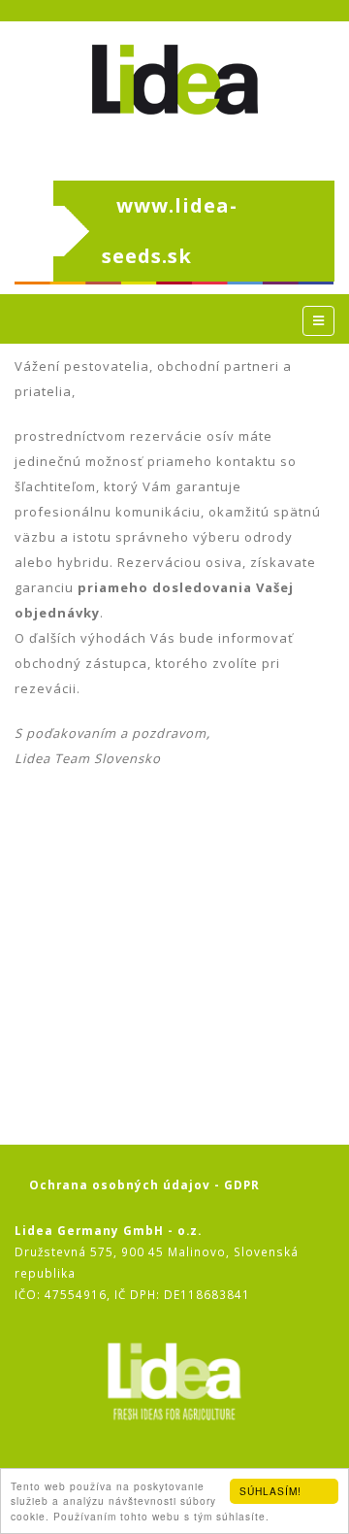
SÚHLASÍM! (270, 1491)
